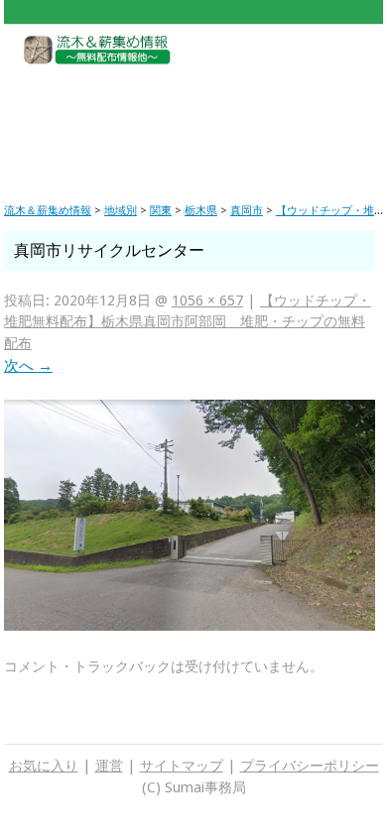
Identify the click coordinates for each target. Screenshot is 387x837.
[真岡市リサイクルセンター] (190, 626)
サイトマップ (181, 766)
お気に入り (43, 766)
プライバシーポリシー (309, 766)
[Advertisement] (193, 119)
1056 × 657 (207, 300)
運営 (109, 766)
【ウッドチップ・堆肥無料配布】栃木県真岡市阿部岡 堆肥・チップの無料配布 (187, 322)
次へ (28, 366)
